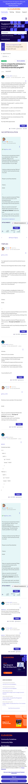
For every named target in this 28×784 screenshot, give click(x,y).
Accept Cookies (14, 780)
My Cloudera (5, 746)
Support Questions (7, 53)
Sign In (4, 18)
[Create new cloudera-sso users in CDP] (26, 237)
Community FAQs (7, 742)
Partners (18, 12)
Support (24, 12)
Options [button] (5, 56)
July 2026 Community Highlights (9, 684)
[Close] (26, 748)
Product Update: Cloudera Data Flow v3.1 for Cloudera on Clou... (14, 704)
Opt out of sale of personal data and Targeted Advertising (14, 773)
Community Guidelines (8, 739)
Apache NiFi (8, 71)
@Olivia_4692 (8, 149)
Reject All (14, 777)
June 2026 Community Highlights (10, 688)
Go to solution (21, 61)
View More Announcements (14, 708)
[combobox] (14, 35)
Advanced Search (5, 39)
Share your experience (12, 44)
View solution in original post (8, 219)
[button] (25, 80)
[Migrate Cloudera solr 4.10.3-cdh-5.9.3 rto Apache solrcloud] (1, 237)
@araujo (3, 444)
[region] (14, 765)
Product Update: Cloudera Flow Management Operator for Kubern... (12, 698)
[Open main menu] (26, 18)
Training (12, 12)
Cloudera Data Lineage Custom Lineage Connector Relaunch (13, 693)
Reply (23, 125)
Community (4, 12)
